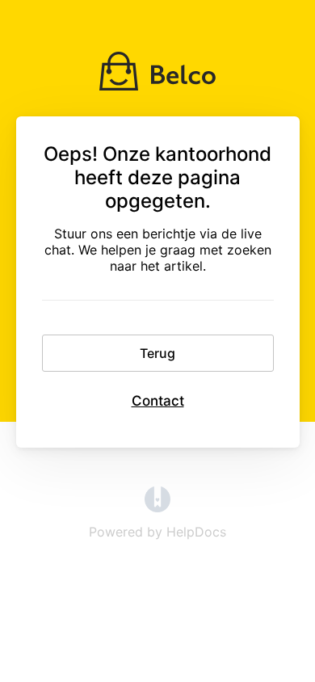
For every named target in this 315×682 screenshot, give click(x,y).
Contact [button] (158, 401)
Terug (157, 353)
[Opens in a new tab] (157, 507)
